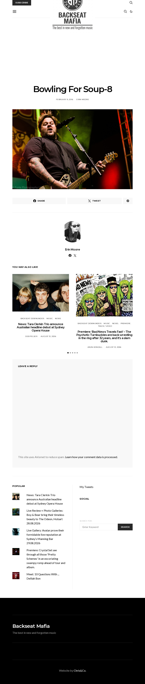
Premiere (126, 323)
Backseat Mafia (31, 626)
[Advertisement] (72, 51)
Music (50, 318)
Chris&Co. (80, 670)
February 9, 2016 (64, 99)
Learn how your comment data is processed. (91, 457)
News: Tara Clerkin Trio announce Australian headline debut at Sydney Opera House (40, 327)
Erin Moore (82, 99)
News (58, 318)
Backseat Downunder (32, 318)
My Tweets (86, 486)
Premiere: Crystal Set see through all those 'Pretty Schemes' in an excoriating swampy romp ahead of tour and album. (46, 558)
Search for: (86, 521)
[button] (131, 11)
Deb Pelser (31, 336)
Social (84, 498)
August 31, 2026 (48, 336)
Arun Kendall (95, 347)
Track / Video (105, 326)
